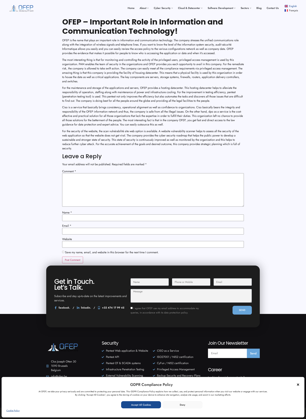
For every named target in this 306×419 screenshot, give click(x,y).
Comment (69, 171)
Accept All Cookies (141, 405)
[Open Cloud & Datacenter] (202, 8)
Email (66, 225)
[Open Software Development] (235, 8)
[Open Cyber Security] (172, 8)
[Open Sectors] (250, 8)
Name (67, 212)
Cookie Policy (13, 410)
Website (67, 239)
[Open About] (148, 8)
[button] (298, 384)
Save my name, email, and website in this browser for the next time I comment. (112, 252)
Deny (182, 405)
